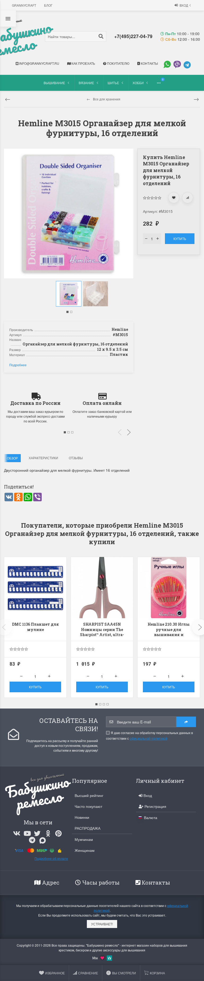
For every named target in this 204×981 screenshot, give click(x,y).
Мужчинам (84, 839)
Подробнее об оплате (51, 858)
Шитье (113, 82)
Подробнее (18, 365)
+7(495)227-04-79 (133, 36)
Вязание (86, 82)
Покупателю (117, 63)
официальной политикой (148, 738)
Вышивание (54, 82)
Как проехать (83, 63)
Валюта (150, 817)
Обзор (12, 458)
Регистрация (154, 806)
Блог (48, 5)
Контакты (149, 63)
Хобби (138, 82)
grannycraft (24, 5)
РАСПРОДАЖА (87, 828)
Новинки (82, 817)
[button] (67, 312)
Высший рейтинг (89, 795)
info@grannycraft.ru (38, 63)
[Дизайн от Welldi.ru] (109, 957)
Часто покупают (88, 806)
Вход (184, 5)
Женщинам (85, 850)
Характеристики (43, 457)
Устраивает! (102, 924)
